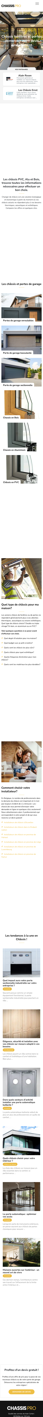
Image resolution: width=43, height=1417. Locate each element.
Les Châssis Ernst (27, 90)
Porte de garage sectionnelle (17, 385)
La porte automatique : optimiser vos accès (19, 1215)
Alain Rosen (25, 75)
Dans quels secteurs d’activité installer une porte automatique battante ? (19, 1102)
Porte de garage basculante (17, 352)
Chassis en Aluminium (14, 450)
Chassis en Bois (11, 417)
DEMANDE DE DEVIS (21, 1392)
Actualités (7, 989)
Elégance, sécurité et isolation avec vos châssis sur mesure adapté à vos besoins (21, 1044)
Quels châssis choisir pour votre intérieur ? (19, 1159)
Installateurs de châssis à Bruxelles (18, 822)
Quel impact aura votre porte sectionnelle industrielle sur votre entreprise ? (19, 983)
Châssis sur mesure (10, 1164)
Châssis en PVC (11, 482)
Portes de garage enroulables (18, 320)
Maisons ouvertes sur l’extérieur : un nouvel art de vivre (21, 1271)
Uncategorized (8, 1050)
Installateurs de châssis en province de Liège (22, 842)
